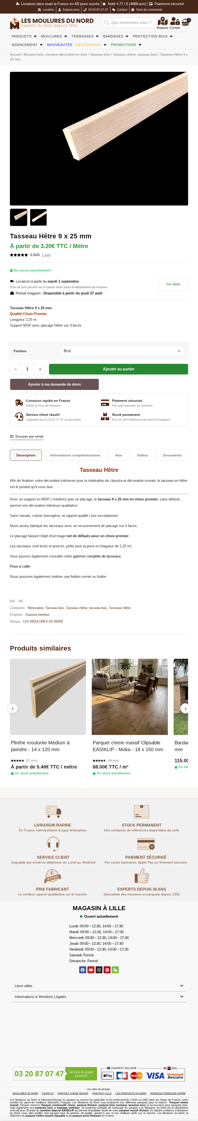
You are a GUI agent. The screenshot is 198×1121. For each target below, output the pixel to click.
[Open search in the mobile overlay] (129, 23)
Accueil (15, 54)
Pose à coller (20, 566)
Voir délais (173, 284)
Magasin (162, 27)
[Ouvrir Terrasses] (97, 36)
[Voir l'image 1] (18, 217)
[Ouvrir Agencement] (41, 44)
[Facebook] (82, 969)
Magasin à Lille (99, 908)
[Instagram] (99, 969)
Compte (175, 27)
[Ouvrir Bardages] (127, 36)
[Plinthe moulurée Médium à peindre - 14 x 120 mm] (48, 697)
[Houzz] (115, 969)
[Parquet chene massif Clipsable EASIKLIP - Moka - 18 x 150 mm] (130, 697)
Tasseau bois (100, 54)
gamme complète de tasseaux (97, 556)
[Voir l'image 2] (38, 217)
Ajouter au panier (118, 369)
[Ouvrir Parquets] (35, 36)
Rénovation (35, 608)
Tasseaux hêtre (119, 608)
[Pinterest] (107, 969)
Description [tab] (25, 455)
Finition (20, 351)
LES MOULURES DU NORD (43, 621)
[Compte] (175, 21)
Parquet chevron (30, 1105)
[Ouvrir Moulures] (65, 36)
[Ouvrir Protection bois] (171, 36)
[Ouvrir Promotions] (140, 44)
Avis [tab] (118, 455)
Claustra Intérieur (37, 614)
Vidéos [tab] (142, 455)
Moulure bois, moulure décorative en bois (55, 54)
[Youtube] (90, 969)
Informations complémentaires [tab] (75, 455)
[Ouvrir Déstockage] (105, 44)
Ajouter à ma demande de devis (54, 384)
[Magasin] (163, 21)
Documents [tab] (172, 455)
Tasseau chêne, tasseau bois (135, 54)
